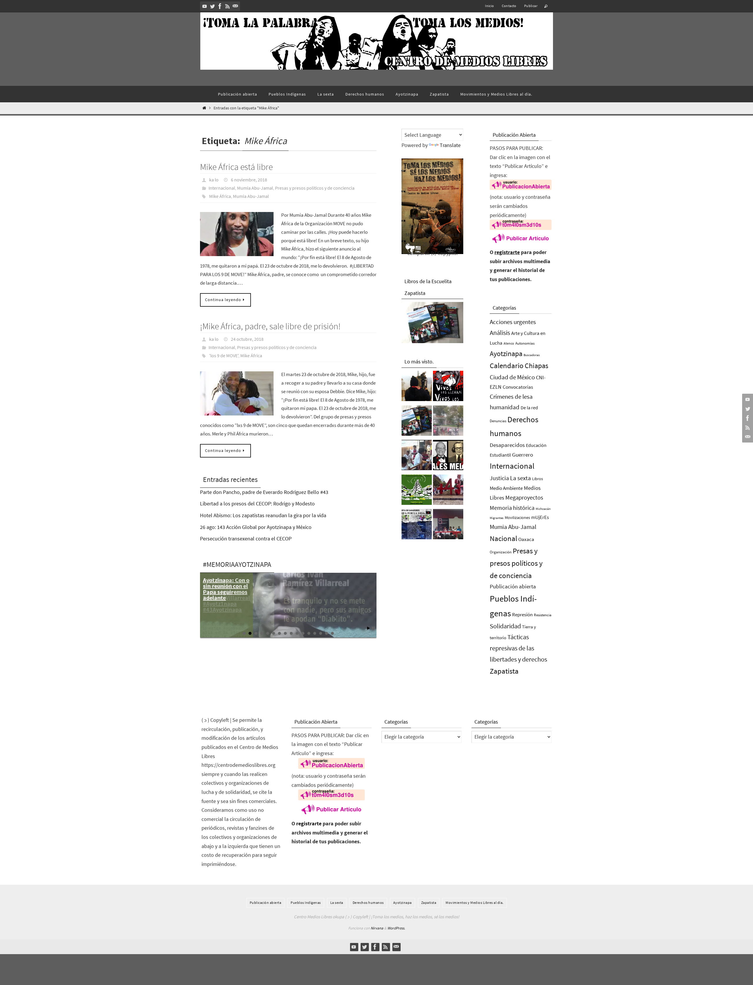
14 (320, 633)
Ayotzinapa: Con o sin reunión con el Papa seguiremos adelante (226, 588)
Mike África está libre (236, 166)
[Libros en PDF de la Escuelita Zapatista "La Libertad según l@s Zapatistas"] (417, 422)
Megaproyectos (524, 497)
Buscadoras (532, 355)
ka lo (214, 180)
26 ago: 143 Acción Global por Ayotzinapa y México (255, 527)
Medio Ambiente (506, 488)
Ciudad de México (512, 377)
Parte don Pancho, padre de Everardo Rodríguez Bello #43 (264, 492)
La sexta (520, 478)
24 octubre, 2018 (247, 339)
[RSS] (227, 6)
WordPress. (396, 928)
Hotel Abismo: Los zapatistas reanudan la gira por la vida (263, 515)
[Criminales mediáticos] (448, 456)
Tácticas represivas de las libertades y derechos (518, 648)
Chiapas (536, 365)
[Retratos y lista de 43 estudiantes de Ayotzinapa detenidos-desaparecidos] (448, 387)
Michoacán (543, 509)
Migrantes (497, 518)
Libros (537, 478)
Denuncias (498, 420)
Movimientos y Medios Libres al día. (475, 902)
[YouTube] (204, 6)
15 (326, 633)
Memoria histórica (512, 507)
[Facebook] (220, 6)
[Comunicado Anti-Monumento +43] (448, 491)
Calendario (507, 365)
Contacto (509, 6)
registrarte (507, 252)
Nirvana (377, 928)
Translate (450, 145)
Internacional (222, 188)
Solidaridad (505, 626)
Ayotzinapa (506, 353)
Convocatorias (518, 387)
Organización (501, 552)
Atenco (509, 343)
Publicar (530, 6)
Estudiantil (500, 455)
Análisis (500, 332)
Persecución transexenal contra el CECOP (245, 538)
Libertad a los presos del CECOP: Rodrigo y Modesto (257, 503)
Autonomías (524, 343)
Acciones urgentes (513, 322)
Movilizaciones (517, 517)
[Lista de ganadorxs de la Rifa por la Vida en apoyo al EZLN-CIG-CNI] (417, 525)
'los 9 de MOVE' (224, 355)
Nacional (503, 538)
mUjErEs (540, 517)
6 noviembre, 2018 (249, 180)
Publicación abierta (513, 586)
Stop (373, 628)
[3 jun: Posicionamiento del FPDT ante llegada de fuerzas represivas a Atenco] (448, 422)
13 (314, 633)
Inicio (489, 6)
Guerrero (522, 454)
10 (297, 633)
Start (368, 628)
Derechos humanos (368, 902)
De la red (529, 407)
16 (332, 633)
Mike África (220, 196)
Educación (536, 445)
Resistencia (543, 614)
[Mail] (235, 6)
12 (308, 633)
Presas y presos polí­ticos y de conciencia (314, 188)
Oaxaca (526, 539)
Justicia (499, 478)
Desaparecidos (507, 444)
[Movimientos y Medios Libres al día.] (417, 387)
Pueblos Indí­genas (306, 902)
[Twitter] (212, 6)
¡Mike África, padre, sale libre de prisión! (270, 326)
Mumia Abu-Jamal (255, 188)
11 (302, 633)
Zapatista (504, 671)
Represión (522, 614)
